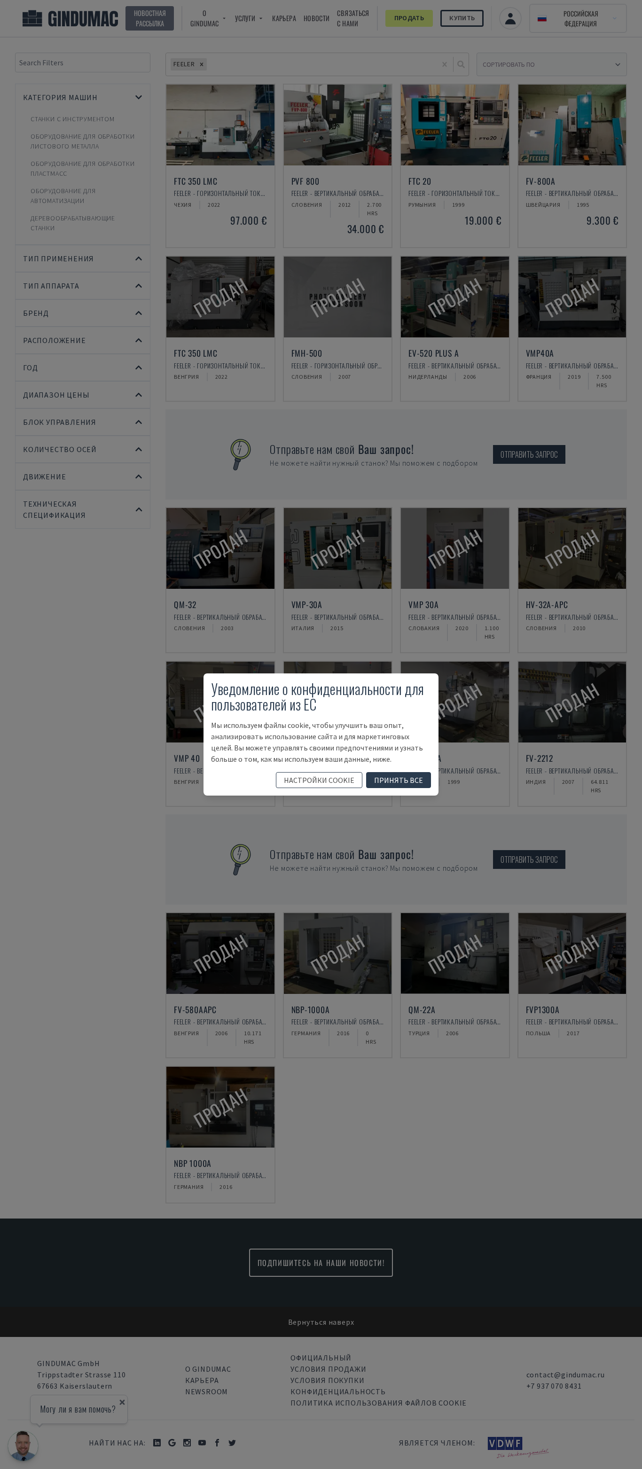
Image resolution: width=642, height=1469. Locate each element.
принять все (398, 780)
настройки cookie (319, 780)
